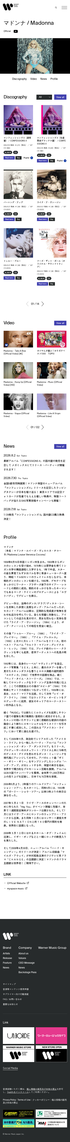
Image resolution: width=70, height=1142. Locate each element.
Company (25, 947)
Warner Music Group (52, 947)
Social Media (10, 1068)
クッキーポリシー (41, 1100)
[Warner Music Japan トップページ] (11, 6)
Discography (19, 79)
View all (60, 97)
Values (22, 958)
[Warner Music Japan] (11, 936)
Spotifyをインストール (18, 1091)
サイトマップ (9, 983)
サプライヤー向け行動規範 (16, 994)
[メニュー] (64, 7)
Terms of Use (24, 1100)
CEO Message (26, 963)
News (43, 79)
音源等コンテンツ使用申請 (16, 989)
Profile (54, 79)
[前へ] (27, 303)
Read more (9, 158)
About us (23, 953)
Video (33, 79)
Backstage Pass (27, 972)
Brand (7, 947)
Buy (18, 158)
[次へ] (42, 303)
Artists (6, 953)
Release (7, 958)
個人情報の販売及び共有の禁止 (42, 1088)
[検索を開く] (56, 7)
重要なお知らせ (10, 1004)
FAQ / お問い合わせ (12, 999)
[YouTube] (16, 31)
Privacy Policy (9, 1100)
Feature (7, 963)
